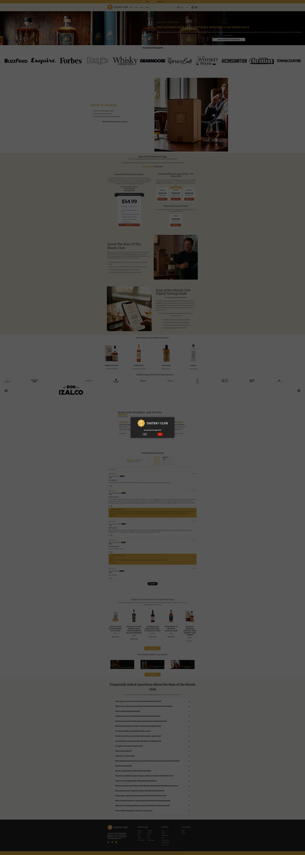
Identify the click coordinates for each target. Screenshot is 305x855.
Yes (145, 434)
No (160, 434)
